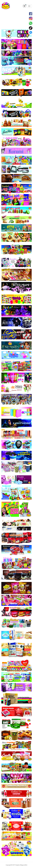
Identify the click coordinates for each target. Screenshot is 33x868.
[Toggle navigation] (29, 6)
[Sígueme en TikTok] (30, 28)
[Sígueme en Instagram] (30, 18)
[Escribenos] (30, 23)
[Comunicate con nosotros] (30, 32)
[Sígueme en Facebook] (30, 13)
